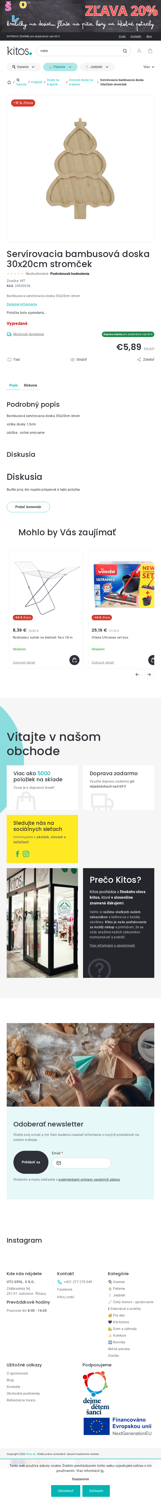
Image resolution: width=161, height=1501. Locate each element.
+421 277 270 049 (78, 1282)
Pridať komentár (28, 507)
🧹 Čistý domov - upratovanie (130, 1302)
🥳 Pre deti (116, 1315)
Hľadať (124, 50)
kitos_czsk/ (66, 1297)
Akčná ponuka (119, 1349)
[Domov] (9, 82)
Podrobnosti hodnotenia (69, 273)
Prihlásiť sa (31, 1162)
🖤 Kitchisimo (119, 1322)
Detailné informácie (22, 304)
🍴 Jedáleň (116, 1295)
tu (102, 1471)
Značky (113, 1356)
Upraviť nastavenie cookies (83, 1454)
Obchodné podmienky (23, 1393)
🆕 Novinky (117, 1342)
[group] (46, 609)
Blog (149, 36)
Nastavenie (80, 1479)
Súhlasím (96, 1491)
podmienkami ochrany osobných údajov (89, 1180)
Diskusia (30, 385)
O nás (122, 36)
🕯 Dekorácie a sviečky (124, 1309)
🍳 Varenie (116, 1282)
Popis (13, 385)
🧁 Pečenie (116, 1289)
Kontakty (136, 36)
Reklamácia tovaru (21, 1400)
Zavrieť (31, 365)
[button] (46, 660)
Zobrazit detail (24, 662)
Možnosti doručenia (28, 334)
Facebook (64, 1289)
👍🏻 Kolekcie (117, 1336)
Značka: (16, 281)
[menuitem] (24, 67)
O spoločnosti (17, 1373)
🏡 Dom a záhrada (122, 1329)
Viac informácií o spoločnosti (112, 945)
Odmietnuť (66, 1491)
